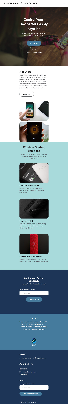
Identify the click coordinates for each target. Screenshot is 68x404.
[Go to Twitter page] (32, 364)
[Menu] (64, 3)
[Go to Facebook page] (20, 364)
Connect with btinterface (31, 394)
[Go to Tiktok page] (28, 364)
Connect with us (34, 299)
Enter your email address (27, 289)
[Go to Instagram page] (24, 364)
